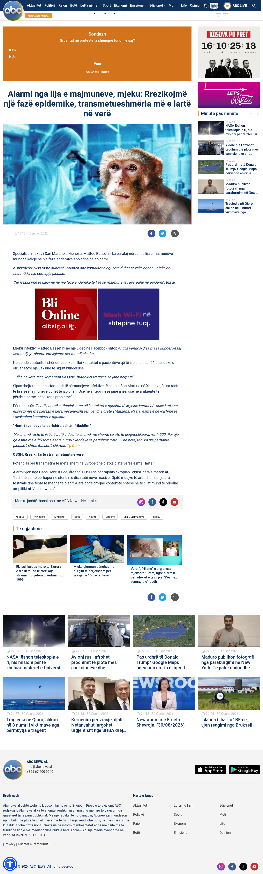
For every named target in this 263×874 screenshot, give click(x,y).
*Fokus (20, 517)
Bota (77, 517)
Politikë (49, 5)
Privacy (10, 844)
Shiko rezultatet (97, 72)
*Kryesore (39, 517)
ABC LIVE (240, 5)
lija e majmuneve (134, 517)
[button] (10, 864)
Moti (172, 5)
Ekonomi (120, 5)
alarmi (92, 517)
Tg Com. (74, 445)
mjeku (156, 517)
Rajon (63, 5)
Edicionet (156, 5)
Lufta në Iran (89, 5)
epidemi (110, 517)
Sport (107, 5)
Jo (14, 56)
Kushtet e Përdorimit (33, 844)
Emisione (137, 5)
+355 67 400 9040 (40, 771)
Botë (73, 5)
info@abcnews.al (39, 766)
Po (14, 50)
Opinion (195, 5)
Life (184, 5)
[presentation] (251, 114)
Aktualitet (34, 5)
